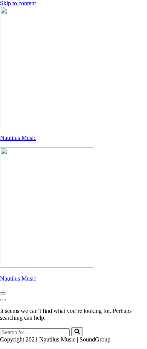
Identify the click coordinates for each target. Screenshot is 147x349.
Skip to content (18, 3)
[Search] (77, 331)
